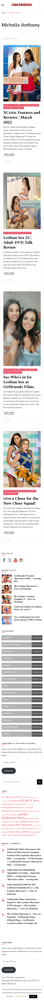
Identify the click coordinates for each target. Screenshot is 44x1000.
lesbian (24, 821)
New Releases (31, 370)
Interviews (15, 822)
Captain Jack (20, 804)
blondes (5, 804)
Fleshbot (15, 811)
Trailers (7, 494)
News (30, 105)
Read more (9, 154)
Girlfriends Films (13, 818)
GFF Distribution (12, 815)
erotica (18, 807)
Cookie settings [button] (20, 996)
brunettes (12, 804)
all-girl (24, 800)
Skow (26, 832)
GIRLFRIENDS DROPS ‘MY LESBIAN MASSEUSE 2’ (21, 886)
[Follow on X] (9, 560)
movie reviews (34, 822)
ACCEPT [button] (33, 996)
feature (30, 807)
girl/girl (23, 814)
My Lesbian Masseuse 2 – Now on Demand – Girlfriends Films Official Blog (24, 917)
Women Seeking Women (24, 835)
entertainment (8, 807)
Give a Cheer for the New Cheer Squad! (20, 501)
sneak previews (35, 832)
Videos (14, 494)
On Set (12, 372)
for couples (35, 811)
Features (23, 105)
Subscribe (8, 770)
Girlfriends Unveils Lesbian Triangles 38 (22, 922)
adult (8, 797)
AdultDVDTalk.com (29, 797)
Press (36, 105)
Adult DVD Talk (17, 797)
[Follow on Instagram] (21, 560)
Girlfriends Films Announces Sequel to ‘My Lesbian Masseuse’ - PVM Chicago (24, 902)
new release (8, 825)
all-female (15, 800)
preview (12, 828)
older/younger (37, 825)
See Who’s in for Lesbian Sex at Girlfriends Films (18, 382)
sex (21, 832)
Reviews (7, 108)
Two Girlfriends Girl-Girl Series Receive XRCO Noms (28, 618)
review (23, 828)
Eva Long (25, 808)
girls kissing (29, 818)
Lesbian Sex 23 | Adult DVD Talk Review (18, 242)
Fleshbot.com (25, 811)
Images (22, 370)
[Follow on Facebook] (4, 560)
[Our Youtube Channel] (15, 560)
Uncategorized (17, 108)
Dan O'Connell (30, 804)
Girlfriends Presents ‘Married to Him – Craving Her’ (27, 578)
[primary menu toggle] (3, 5)
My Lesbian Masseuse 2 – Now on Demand (26, 587)
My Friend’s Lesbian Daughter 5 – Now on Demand (24, 599)
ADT (3, 797)
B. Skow (35, 800)
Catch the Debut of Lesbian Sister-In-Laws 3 (28, 608)
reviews (30, 828)
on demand (5, 829)
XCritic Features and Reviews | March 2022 (21, 117)
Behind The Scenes (11, 105)
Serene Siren (14, 832)
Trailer (4, 835)
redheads (17, 828)
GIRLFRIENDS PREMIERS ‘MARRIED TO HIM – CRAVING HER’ (23, 873)
